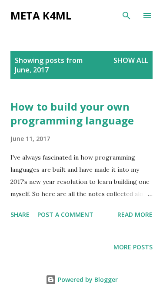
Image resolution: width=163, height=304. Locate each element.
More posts (133, 247)
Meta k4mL (40, 15)
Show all (130, 60)
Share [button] (20, 214)
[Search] (126, 15)
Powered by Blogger (87, 279)
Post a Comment (65, 214)
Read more (135, 214)
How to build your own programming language (72, 113)
